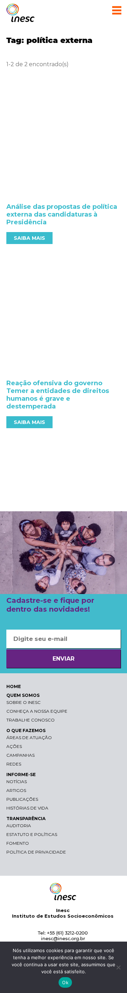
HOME (13, 686)
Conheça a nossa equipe (36, 711)
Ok (65, 982)
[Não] (118, 967)
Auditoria (18, 825)
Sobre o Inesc (23, 702)
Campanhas (20, 755)
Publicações (22, 799)
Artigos (16, 790)
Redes (13, 764)
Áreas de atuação (29, 737)
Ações (14, 746)
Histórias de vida (27, 808)
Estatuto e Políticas (31, 834)
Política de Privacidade (36, 852)
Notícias (16, 781)
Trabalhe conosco (30, 720)
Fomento (17, 843)
